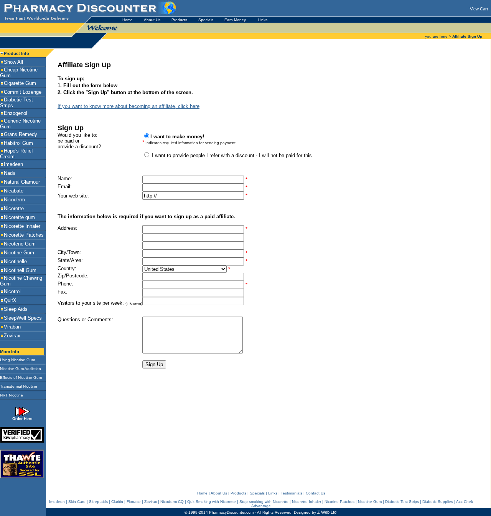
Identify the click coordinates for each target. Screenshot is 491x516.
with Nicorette (276, 501)
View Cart (479, 9)
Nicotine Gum (370, 501)
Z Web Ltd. (327, 512)
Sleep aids (98, 501)
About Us (152, 20)
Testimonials (291, 493)
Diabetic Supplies (437, 501)
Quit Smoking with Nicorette (211, 501)
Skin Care (77, 501)
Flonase (134, 501)
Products (179, 20)
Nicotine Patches (339, 501)
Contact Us (315, 493)
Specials (205, 20)
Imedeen (57, 501)
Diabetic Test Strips (402, 501)
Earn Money (235, 20)
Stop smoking (252, 501)
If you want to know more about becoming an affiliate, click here (128, 106)
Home (127, 20)
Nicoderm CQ (172, 501)
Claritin (117, 501)
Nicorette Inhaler (306, 501)
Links (262, 20)
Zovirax (150, 501)
